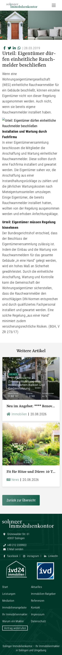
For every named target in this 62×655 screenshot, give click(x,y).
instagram (32, 556)
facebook (12, 556)
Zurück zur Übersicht (21, 500)
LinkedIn (52, 556)
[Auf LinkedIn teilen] (14, 48)
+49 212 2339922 (17, 545)
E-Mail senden (15, 549)
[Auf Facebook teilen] (4, 48)
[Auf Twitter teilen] (9, 48)
